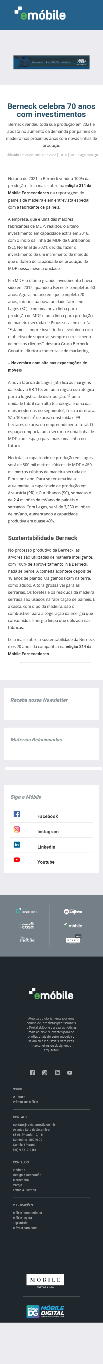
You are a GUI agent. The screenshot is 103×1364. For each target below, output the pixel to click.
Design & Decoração (27, 1175)
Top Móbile (20, 1223)
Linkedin (46, 847)
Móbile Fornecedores (27, 1213)
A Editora (19, 1097)
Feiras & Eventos (24, 1190)
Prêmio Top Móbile (25, 1102)
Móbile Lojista (22, 1218)
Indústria (19, 1170)
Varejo (17, 1185)
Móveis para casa (25, 1228)
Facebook (48, 816)
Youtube (46, 862)
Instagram (48, 831)
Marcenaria (21, 1180)
